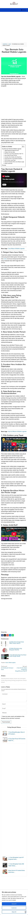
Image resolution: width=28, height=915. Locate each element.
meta (5, 259)
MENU (24, 10)
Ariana (3, 676)
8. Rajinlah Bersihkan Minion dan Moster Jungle (14, 161)
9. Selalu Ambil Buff (8, 163)
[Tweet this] (5, 635)
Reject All (14, 912)
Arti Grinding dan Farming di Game (7, 668)
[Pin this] (7, 635)
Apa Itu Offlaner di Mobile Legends (17, 431)
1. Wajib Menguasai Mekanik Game (11, 150)
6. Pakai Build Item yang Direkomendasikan (13, 158)
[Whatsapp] (13, 635)
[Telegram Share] (10, 635)
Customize (14, 908)
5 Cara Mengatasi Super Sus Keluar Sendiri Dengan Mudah (17, 655)
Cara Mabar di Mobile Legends (16, 248)
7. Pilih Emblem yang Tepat (10, 160)
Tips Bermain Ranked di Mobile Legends (11, 148)
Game (7, 662)
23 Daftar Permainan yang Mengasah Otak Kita (15, 649)
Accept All (14, 904)
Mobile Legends (12, 662)
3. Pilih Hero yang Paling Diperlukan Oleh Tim (13, 153)
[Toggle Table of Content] (22, 146)
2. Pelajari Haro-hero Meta (9, 152)
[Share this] (2, 635)
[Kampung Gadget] (14, 3)
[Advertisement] (14, 27)
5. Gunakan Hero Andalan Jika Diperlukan (12, 157)
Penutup (4, 165)
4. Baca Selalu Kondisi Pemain (10, 155)
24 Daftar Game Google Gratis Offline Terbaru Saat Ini (16, 642)
